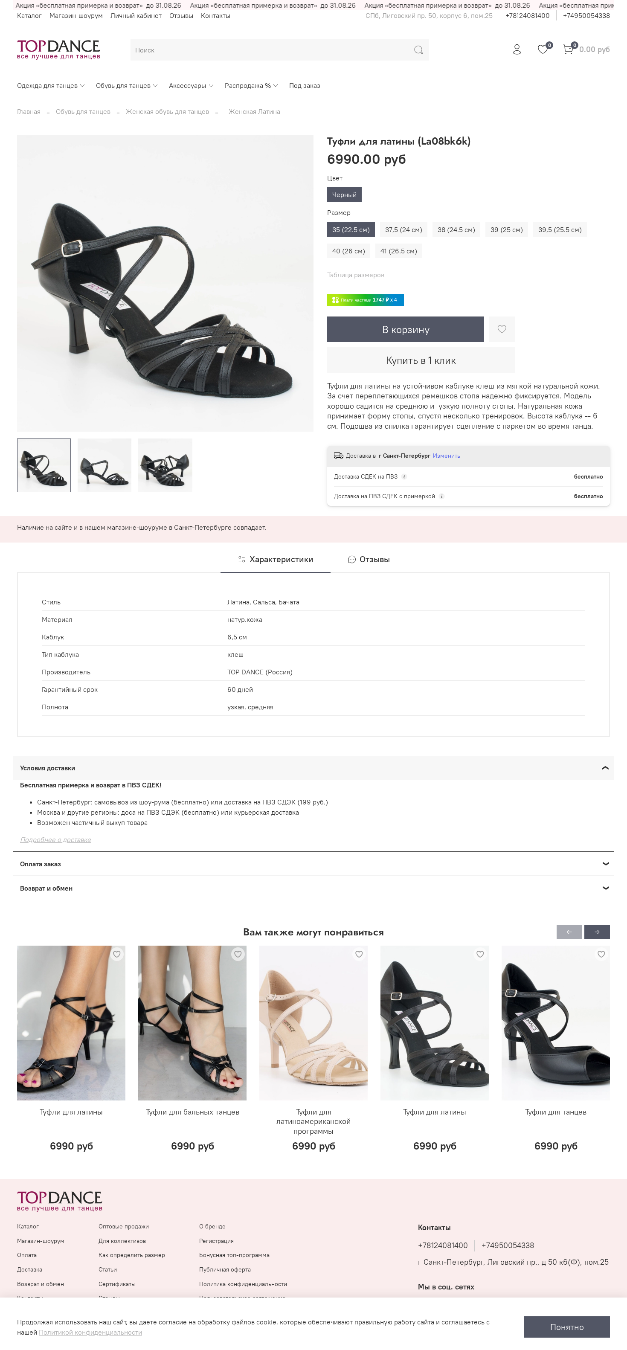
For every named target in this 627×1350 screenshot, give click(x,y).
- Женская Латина (252, 111)
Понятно (567, 1326)
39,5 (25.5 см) (560, 229)
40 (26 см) (348, 251)
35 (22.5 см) (351, 229)
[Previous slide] (30, 283)
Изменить (446, 455)
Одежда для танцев (47, 85)
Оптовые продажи (124, 1226)
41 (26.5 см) (398, 251)
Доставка (29, 1269)
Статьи (108, 1269)
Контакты (215, 15)
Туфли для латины (71, 1112)
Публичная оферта (225, 1269)
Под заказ (304, 85)
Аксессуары (187, 85)
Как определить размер (132, 1255)
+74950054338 (586, 15)
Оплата (27, 1255)
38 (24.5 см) (456, 229)
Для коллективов (122, 1241)
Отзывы (181, 15)
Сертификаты (117, 1284)
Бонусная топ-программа (234, 1255)
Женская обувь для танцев (167, 111)
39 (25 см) (507, 229)
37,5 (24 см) (403, 229)
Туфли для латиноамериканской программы (313, 1121)
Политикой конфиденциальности (90, 1332)
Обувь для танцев (123, 85)
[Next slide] (300, 283)
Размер (339, 213)
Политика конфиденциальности (243, 1284)
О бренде (212, 1226)
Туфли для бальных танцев (192, 1112)
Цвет (335, 178)
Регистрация (216, 1241)
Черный (344, 194)
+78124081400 (527, 15)
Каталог (29, 15)
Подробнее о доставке (55, 839)
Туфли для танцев (555, 1112)
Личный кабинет (136, 15)
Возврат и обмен (40, 1284)
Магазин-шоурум (76, 15)
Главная (29, 111)
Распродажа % (248, 85)
